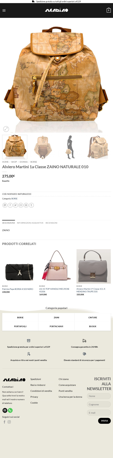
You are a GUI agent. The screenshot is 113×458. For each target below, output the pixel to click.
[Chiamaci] (10, 410)
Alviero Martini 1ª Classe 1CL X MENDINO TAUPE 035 (91, 290)
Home (5, 162)
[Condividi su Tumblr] (31, 205)
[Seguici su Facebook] (4, 422)
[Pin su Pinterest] (26, 205)
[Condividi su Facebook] (10, 205)
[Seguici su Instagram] (9, 422)
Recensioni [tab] (51, 223)
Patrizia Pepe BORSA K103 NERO (17, 289)
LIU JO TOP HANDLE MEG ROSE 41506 (54, 290)
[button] (4, 10)
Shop (14, 162)
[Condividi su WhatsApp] (5, 205)
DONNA (24, 162)
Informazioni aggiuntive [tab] (30, 223)
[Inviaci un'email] (5, 410)
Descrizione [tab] (8, 223)
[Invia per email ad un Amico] (20, 205)
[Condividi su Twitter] (15, 205)
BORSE (33, 162)
